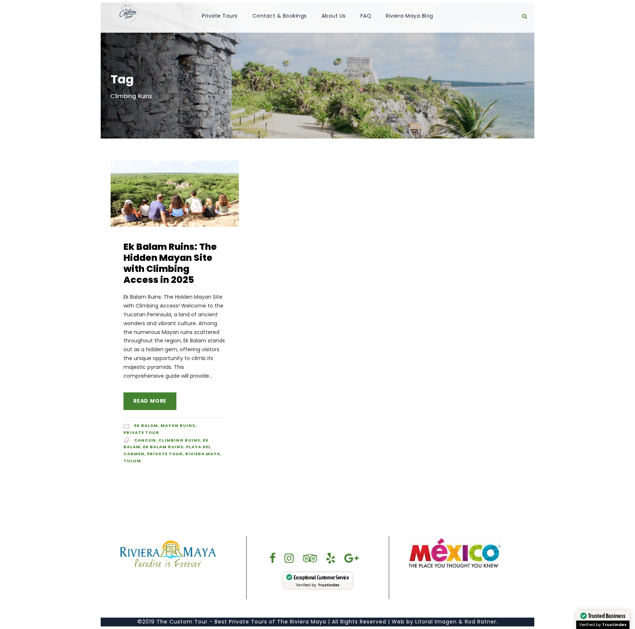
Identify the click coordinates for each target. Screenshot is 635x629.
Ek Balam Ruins (163, 447)
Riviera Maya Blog (409, 15)
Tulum (132, 461)
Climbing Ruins (179, 440)
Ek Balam (146, 425)
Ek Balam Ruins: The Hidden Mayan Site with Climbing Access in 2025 (170, 263)
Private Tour (141, 432)
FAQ (366, 15)
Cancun (145, 440)
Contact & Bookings (279, 15)
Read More (149, 401)
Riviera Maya (202, 454)
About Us (334, 15)
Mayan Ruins (178, 425)
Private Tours (220, 15)
